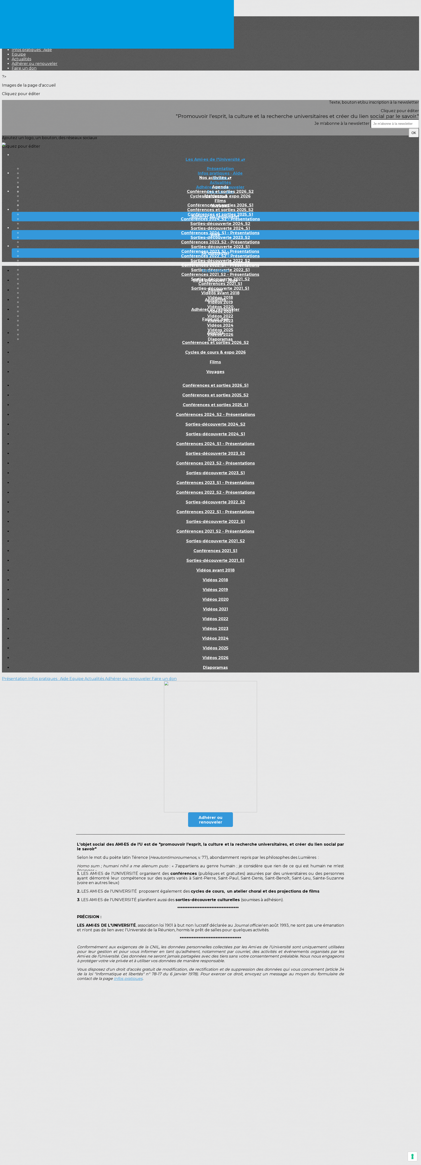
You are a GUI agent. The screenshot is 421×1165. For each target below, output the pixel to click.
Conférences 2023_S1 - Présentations (215, 482)
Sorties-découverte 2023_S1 (220, 246)
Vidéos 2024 (220, 325)
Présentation (220, 168)
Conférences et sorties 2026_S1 (220, 205)
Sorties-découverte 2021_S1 (215, 560)
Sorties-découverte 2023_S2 (220, 237)
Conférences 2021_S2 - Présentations (215, 531)
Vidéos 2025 (215, 648)
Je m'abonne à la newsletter (343, 123)
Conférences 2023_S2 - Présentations (220, 242)
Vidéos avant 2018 (215, 570)
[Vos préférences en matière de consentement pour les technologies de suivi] (412, 1156)
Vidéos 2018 (215, 580)
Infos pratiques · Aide (32, 49)
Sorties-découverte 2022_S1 (215, 521)
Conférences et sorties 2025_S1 (215, 405)
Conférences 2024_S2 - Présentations (220, 219)
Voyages (215, 371)
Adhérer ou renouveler (34, 63)
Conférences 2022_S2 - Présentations (220, 256)
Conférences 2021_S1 (215, 550)
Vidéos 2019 (215, 589)
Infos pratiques (128, 978)
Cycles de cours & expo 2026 (215, 352)
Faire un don (24, 68)
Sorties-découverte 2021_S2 (215, 541)
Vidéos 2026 (215, 657)
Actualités (21, 59)
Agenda (220, 187)
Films (220, 200)
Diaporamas (215, 667)
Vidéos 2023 (215, 628)
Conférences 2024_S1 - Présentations (220, 233)
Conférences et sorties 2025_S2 (220, 209)
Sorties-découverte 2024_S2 (220, 223)
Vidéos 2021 (215, 609)
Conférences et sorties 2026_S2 (220, 191)
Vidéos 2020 (215, 599)
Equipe (19, 54)
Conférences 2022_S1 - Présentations (220, 265)
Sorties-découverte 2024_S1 (220, 228)
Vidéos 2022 (215, 619)
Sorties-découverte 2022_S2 (220, 260)
